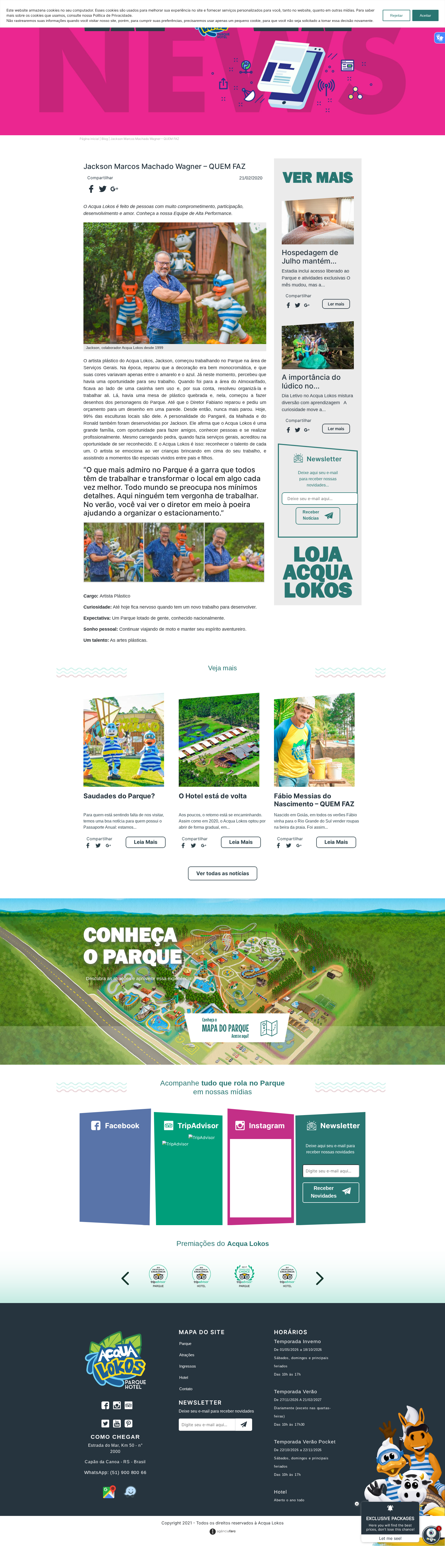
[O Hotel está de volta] (219, 740)
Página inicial (89, 139)
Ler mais (336, 303)
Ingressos (187, 1366)
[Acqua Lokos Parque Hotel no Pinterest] (128, 1424)
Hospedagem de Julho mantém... (310, 257)
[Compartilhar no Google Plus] (116, 189)
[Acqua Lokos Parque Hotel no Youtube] (117, 1424)
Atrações (186, 1355)
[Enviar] (243, 1424)
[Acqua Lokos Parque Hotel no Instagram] (117, 1406)
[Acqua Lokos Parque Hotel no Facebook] (105, 1406)
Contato (185, 1389)
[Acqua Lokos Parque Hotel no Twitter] (105, 1424)
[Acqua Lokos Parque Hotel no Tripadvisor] (128, 1406)
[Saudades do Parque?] (123, 740)
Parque (185, 1343)
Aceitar (425, 15)
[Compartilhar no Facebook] (93, 189)
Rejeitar (396, 15)
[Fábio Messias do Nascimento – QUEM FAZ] (314, 740)
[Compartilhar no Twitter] (104, 189)
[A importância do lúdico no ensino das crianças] (318, 344)
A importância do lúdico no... (311, 381)
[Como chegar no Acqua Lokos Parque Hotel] (109, 1496)
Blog (104, 139)
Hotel (183, 1377)
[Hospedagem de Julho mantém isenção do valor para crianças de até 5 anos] (318, 219)
